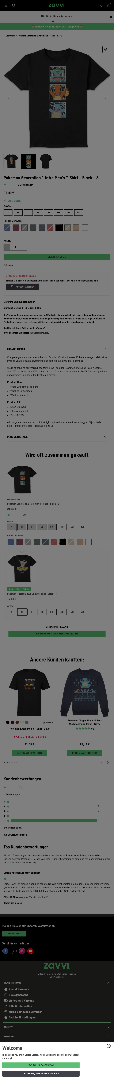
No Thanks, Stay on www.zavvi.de (41, 1073)
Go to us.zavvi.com (41, 1065)
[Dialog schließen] (108, 1046)
